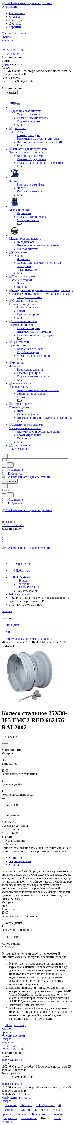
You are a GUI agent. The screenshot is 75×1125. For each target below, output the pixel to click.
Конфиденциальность (16, 1097)
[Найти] (10, 465)
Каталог (7, 1028)
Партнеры (15, 20)
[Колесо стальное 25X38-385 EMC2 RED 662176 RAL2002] (30, 703)
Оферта (6, 1039)
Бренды (7, 1032)
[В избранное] (5, 741)
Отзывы (14, 16)
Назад (22, 580)
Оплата (14, 864)
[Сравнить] (5, 745)
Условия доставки (13, 1035)
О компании (17, 13)
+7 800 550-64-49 (13, 50)
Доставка (15, 23)
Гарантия (15, 27)
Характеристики (20, 861)
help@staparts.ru (12, 64)
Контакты (8, 1042)
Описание (15, 857)
